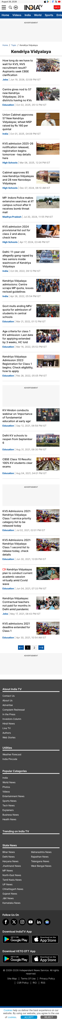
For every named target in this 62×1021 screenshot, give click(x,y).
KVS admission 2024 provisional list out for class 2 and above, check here (16, 232)
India (28, 15)
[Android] (48, 1)
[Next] (41, 647)
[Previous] (21, 647)
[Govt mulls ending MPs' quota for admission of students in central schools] (48, 310)
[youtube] (30, 922)
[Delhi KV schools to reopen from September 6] (48, 440)
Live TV (6, 728)
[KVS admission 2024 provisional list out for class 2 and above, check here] (48, 231)
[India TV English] (33, 7)
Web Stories (8, 737)
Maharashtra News (41, 852)
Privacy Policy (47, 978)
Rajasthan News (39, 856)
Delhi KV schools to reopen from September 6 (17, 439)
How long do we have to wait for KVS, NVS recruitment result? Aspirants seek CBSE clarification (17, 68)
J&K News (8, 898)
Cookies (8, 1010)
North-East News (11, 875)
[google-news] (47, 922)
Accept (29, 1017)
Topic (13, 45)
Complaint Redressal (13, 709)
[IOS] (45, 1)
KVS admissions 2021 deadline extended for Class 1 (16, 627)
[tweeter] (14, 922)
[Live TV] (57, 7)
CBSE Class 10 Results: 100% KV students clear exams (17, 463)
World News (8, 782)
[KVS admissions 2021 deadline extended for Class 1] (48, 628)
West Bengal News (41, 865)
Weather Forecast (11, 754)
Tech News (8, 805)
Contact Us (8, 695)
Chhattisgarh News (12, 889)
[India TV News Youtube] (59, 1)
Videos (16, 15)
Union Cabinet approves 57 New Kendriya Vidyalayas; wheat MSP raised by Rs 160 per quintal (17, 122)
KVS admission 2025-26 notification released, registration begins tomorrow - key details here (17, 151)
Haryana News (10, 861)
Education (8, 104)
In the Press (8, 714)
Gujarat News (9, 893)
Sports (49, 15)
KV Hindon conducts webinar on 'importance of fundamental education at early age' (17, 416)
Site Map (12, 978)
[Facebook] (5, 922)
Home (5, 15)
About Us (7, 700)
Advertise (7, 705)
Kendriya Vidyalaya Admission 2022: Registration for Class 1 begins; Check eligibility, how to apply (17, 364)
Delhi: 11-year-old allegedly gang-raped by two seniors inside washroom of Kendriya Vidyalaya (17, 259)
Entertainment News (13, 796)
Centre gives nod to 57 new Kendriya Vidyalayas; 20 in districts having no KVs (17, 95)
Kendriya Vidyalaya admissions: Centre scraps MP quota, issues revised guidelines (18, 286)
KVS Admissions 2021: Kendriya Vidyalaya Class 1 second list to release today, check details (16, 547)
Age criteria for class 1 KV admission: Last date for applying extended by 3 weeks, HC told (17, 337)
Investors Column (11, 718)
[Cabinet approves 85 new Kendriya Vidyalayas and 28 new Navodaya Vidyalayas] (48, 177)
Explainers (8, 810)
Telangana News (40, 861)
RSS (43, 982)
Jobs (5, 79)
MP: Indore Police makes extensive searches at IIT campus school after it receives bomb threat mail (18, 205)
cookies (12, 1017)
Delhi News (8, 856)
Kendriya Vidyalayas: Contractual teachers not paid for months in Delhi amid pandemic (16, 604)
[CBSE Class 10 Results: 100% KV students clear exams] (48, 463)
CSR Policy (23, 982)
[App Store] (45, 939)
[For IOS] (45, 959)
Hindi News (8, 723)
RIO (35, 982)
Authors (6, 732)
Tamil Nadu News (11, 879)
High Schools (10, 162)
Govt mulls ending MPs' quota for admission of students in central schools (17, 311)
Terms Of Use (28, 978)
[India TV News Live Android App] (15, 939)
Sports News (9, 800)
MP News (7, 870)
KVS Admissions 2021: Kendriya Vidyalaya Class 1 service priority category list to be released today (16, 518)
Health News (9, 819)
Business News (10, 814)
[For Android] (15, 959)
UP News (7, 884)
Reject (48, 1017)
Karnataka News (11, 902)
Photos (6, 787)
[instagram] (22, 922)
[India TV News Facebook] (53, 1)
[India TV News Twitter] (56, 1)
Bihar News (8, 852)
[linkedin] (39, 922)
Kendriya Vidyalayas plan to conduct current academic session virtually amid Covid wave (17, 577)
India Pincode (9, 759)
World (37, 15)
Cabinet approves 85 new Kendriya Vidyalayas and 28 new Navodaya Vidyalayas (18, 178)
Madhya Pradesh (11, 216)
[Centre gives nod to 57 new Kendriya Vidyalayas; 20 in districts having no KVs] (48, 94)
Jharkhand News (11, 865)
